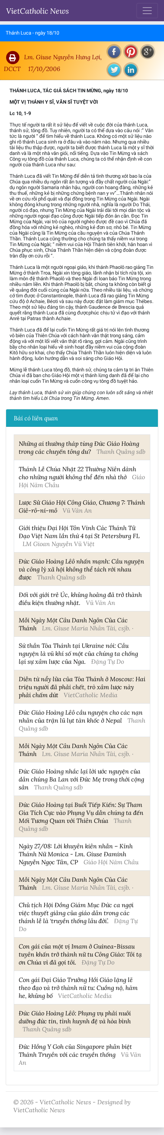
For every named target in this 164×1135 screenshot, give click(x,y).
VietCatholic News (37, 11)
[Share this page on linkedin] (130, 69)
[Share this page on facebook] (114, 51)
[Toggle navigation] (147, 10)
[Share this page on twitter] (114, 69)
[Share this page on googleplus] (147, 51)
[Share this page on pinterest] (130, 51)
